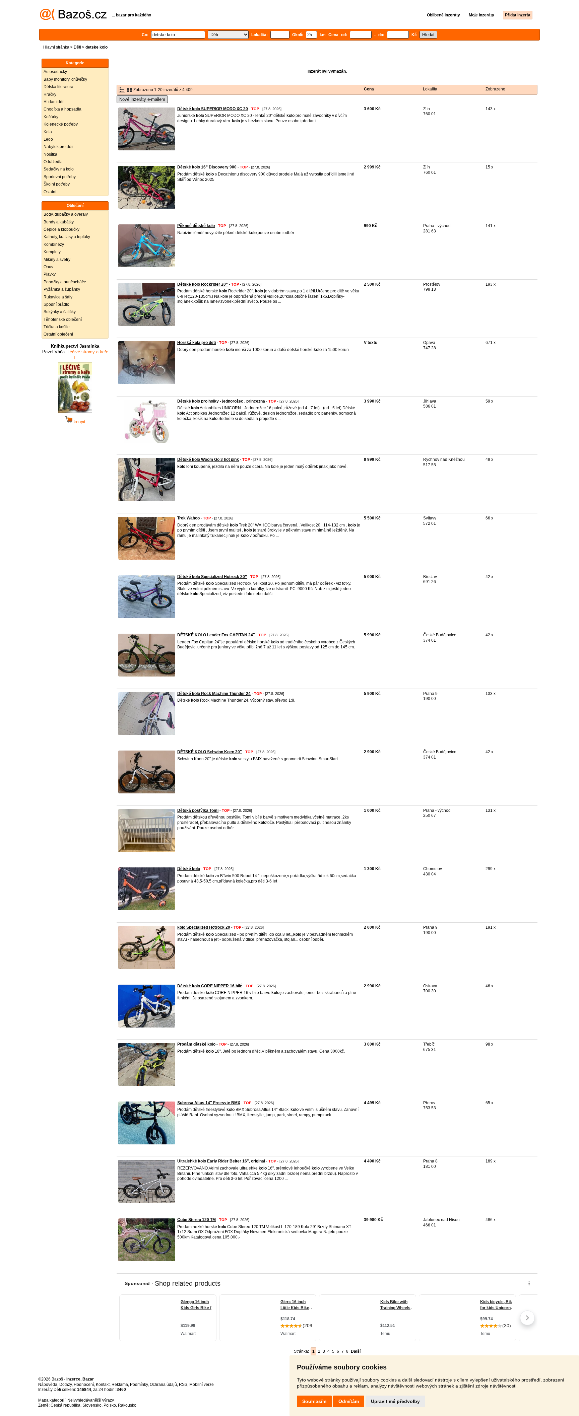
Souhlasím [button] (314, 1401)
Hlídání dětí (54, 101)
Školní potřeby (57, 184)
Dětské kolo (188, 868)
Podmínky (139, 1384)
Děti (77, 47)
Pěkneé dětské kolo (196, 225)
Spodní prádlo (56, 304)
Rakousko (127, 1405)
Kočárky (51, 117)
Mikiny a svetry (57, 259)
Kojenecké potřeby (61, 124)
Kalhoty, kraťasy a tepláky (67, 236)
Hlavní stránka (56, 47)
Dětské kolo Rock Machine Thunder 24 (214, 693)
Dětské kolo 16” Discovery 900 (207, 167)
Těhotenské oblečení (63, 319)
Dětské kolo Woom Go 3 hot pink (208, 459)
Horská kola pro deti (196, 342)
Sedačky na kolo (59, 169)
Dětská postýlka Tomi (197, 810)
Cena (369, 89)
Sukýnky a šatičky (60, 311)
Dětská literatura (58, 86)
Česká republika (65, 1405)
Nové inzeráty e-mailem (142, 99)
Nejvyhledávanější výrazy (90, 1400)
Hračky (50, 94)
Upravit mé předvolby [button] (395, 1401)
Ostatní (50, 192)
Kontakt (103, 1384)
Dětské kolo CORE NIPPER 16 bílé (209, 986)
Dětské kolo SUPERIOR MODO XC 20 (212, 109)
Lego (48, 139)
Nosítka (50, 154)
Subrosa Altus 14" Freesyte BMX (208, 1103)
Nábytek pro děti (58, 146)
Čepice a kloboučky (61, 229)
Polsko (110, 1405)
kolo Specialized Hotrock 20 (203, 927)
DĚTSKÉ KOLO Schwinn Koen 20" (209, 752)
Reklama (120, 1384)
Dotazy (65, 1384)
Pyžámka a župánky (62, 289)
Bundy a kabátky (59, 222)
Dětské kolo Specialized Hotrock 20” (212, 576)
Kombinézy (54, 244)
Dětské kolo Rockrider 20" (202, 284)
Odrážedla (53, 161)
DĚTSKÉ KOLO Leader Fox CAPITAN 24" (216, 635)
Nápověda (47, 1384)
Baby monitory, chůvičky (65, 79)
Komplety (52, 252)
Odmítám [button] (348, 1401)
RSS (183, 1384)
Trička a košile (57, 327)
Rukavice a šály (58, 297)
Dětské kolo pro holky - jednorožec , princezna (221, 401)
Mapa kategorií (51, 1400)
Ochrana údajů (163, 1384)
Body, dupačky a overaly (66, 214)
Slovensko (92, 1405)
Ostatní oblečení (58, 334)
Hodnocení (84, 1384)
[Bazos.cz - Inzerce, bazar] (73, 18)
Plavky (50, 274)
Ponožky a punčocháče (65, 282)
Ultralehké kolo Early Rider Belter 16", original (221, 1161)
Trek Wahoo (188, 518)
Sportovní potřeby (60, 176)
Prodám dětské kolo (196, 1044)
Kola (48, 132)
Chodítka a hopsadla (62, 109)
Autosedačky (55, 71)
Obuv (48, 267)
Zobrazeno (495, 89)
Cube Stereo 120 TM (196, 1219)
